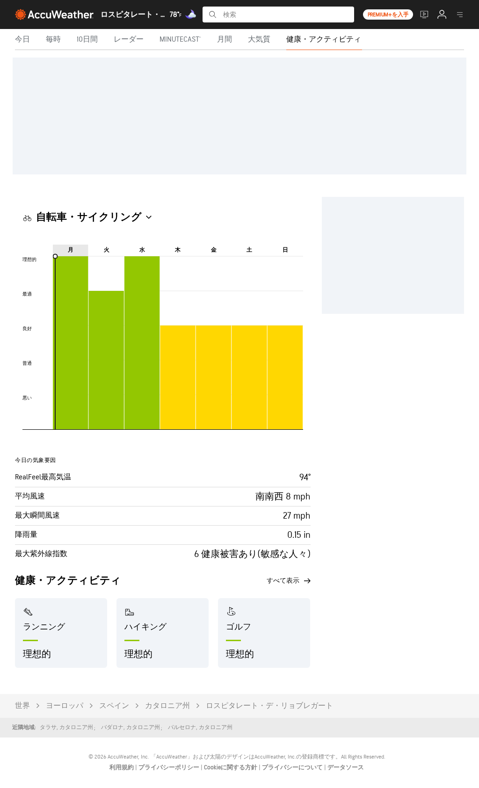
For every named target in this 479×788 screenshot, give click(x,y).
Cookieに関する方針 (231, 767)
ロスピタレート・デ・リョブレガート (269, 705)
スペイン (114, 705)
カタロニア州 (167, 705)
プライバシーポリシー (169, 767)
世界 (22, 705)
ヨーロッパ (64, 705)
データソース (345, 767)
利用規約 (122, 767)
